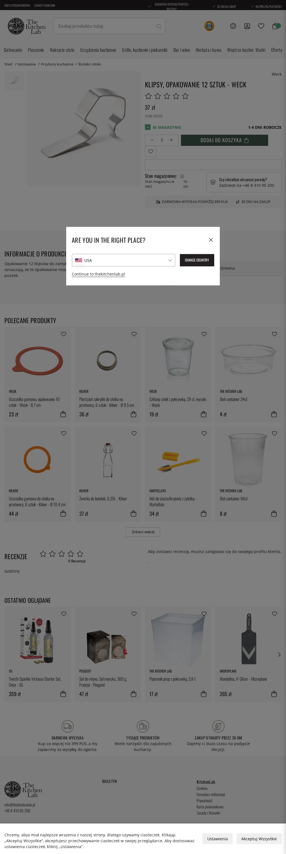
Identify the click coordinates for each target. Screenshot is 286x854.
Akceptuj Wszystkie (259, 838)
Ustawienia (217, 838)
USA (88, 260)
